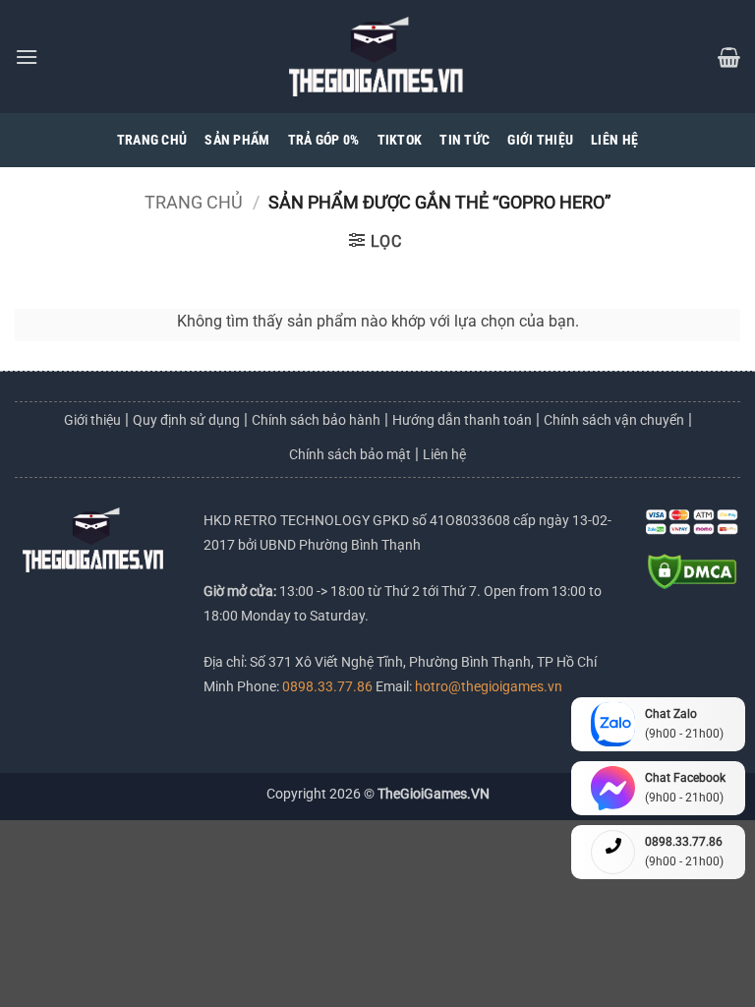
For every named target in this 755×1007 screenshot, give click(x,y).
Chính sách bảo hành (316, 420)
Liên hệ (444, 454)
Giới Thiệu (540, 140)
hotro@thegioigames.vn (487, 687)
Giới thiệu (92, 420)
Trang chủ (194, 202)
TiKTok (400, 140)
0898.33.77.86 (329, 687)
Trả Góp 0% (324, 140)
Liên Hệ (614, 140)
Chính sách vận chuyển (614, 420)
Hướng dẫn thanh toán (462, 420)
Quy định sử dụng (186, 420)
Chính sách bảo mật (350, 454)
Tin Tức (464, 140)
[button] (26, 56)
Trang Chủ (152, 140)
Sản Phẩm (236, 140)
